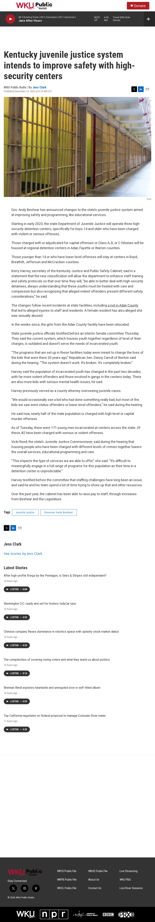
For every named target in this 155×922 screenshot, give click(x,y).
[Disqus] (77, 806)
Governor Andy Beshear (58, 512)
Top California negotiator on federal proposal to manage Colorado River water (55, 715)
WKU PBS (125, 879)
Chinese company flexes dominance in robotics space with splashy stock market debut (61, 631)
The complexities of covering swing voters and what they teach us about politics (57, 659)
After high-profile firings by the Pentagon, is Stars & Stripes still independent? (55, 575)
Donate (140, 6)
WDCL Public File (66, 888)
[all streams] (149, 19)
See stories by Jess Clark (23, 553)
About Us (93, 879)
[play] (10, 19)
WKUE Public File (98, 871)
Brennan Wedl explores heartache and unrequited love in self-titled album (52, 687)
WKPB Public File (67, 879)
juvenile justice (25, 512)
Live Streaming (129, 871)
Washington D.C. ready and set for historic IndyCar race (40, 603)
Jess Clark (39, 87)
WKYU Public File (66, 871)
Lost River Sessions (131, 888)
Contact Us (94, 888)
